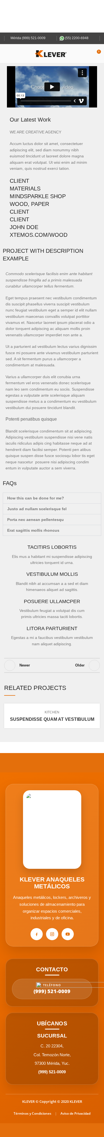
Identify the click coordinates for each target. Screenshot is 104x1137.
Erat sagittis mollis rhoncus (33, 530)
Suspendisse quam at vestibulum (52, 719)
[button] (52, 87)
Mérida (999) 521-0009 (27, 38)
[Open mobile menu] (6, 53)
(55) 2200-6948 (76, 38)
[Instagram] (52, 934)
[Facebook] (37, 934)
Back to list (52, 665)
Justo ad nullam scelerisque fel (37, 509)
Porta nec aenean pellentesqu (35, 519)
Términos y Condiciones (32, 1113)
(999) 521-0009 (52, 1071)
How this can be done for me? (35, 498)
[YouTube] (68, 934)
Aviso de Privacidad (75, 1113)
